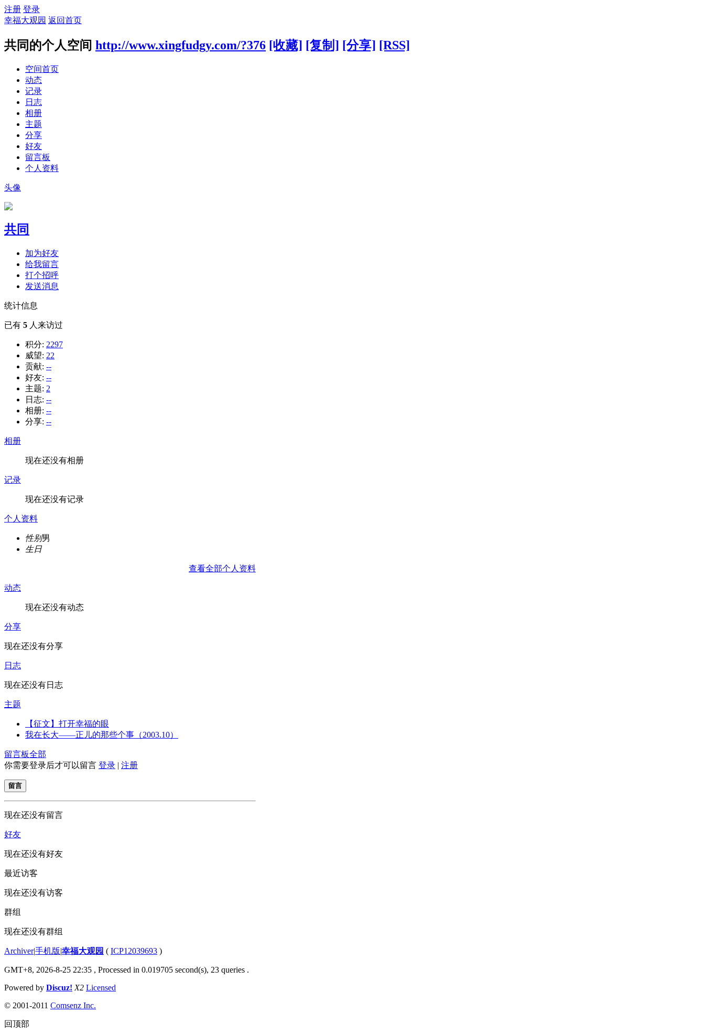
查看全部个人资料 (222, 568)
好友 (33, 146)
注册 (12, 9)
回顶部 (16, 1023)
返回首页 (65, 20)
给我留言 (42, 264)
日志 (33, 102)
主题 (33, 124)
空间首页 (42, 69)
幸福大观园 (25, 20)
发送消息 (42, 286)
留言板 (37, 157)
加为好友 (42, 253)
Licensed (101, 987)
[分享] (359, 45)
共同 (16, 229)
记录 (33, 91)
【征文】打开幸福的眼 (67, 723)
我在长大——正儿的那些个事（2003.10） (101, 734)
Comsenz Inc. (73, 1005)
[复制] (322, 45)
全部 (37, 754)
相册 (33, 113)
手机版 (47, 950)
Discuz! (59, 987)
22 (50, 355)
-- (48, 366)
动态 (33, 80)
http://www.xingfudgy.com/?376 (180, 45)
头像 (12, 187)
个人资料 (42, 168)
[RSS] (394, 45)
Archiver (19, 950)
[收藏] (285, 45)
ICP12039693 (134, 950)
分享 (33, 135)
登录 (31, 9)
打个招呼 (42, 275)
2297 (54, 344)
